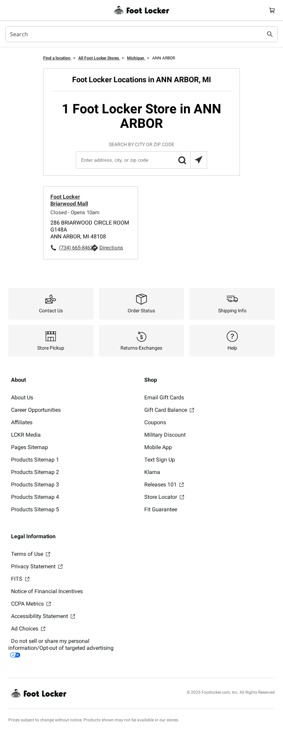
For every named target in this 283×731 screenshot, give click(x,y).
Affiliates (21, 422)
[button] (182, 160)
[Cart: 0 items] (272, 10)
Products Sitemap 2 (35, 472)
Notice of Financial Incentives (47, 591)
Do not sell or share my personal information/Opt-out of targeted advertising (61, 644)
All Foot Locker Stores (99, 58)
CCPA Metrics (28, 603)
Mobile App (158, 447)
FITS (17, 579)
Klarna (152, 472)
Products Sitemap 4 (35, 497)
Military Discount (165, 434)
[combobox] (141, 34)
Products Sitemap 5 (35, 509)
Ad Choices (25, 628)
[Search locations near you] (198, 160)
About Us (22, 397)
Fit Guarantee (160, 509)
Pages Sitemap (29, 447)
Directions (111, 248)
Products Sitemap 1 (35, 459)
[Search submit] (270, 34)
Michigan (136, 58)
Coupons (155, 422)
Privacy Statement (34, 566)
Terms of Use (28, 554)
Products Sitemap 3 (35, 484)
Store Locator (161, 497)
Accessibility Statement (40, 616)
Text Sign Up (159, 459)
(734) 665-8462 (75, 248)
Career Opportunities (36, 410)
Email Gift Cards (164, 397)
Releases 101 (161, 484)
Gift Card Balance (166, 410)
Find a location (57, 58)
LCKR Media (26, 434)
